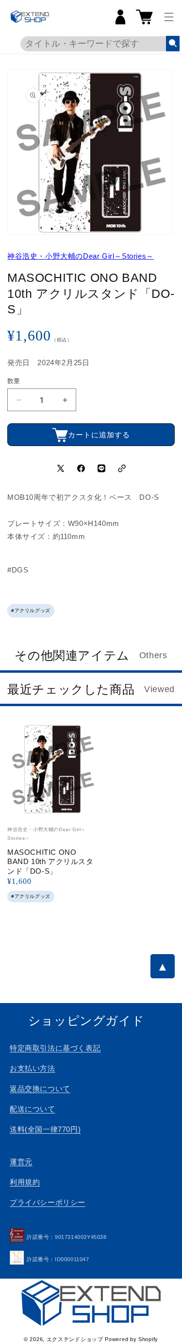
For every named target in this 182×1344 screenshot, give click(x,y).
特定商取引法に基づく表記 (55, 1048)
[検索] (173, 43)
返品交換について (40, 1088)
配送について (32, 1109)
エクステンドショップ (75, 1339)
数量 (13, 381)
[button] (169, 17)
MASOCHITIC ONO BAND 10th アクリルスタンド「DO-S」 (50, 861)
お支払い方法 (32, 1068)
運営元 (21, 1162)
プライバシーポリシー (47, 1202)
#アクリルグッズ (30, 610)
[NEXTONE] (17, 1260)
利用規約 (25, 1182)
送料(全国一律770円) (45, 1129)
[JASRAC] (17, 1237)
